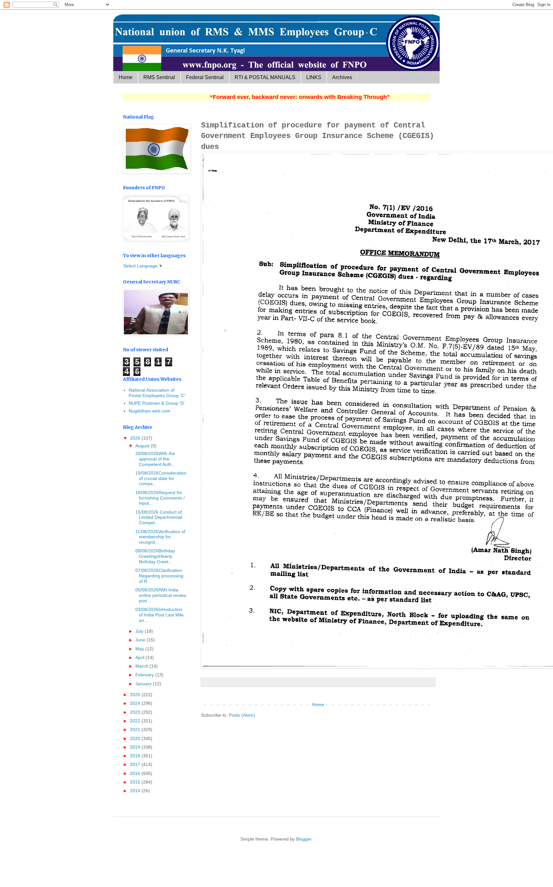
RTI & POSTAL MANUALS (265, 77)
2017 (135, 764)
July (140, 631)
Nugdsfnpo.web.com (149, 410)
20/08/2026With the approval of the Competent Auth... (154, 459)
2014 (135, 790)
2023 (135, 712)
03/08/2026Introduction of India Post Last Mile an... (159, 615)
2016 (135, 773)
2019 (135, 747)
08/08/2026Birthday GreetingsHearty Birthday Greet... (154, 556)
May (140, 648)
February (145, 674)
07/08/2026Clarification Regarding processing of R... (158, 576)
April (140, 657)
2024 (135, 703)
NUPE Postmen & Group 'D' (157, 403)
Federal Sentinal (205, 77)
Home (125, 77)
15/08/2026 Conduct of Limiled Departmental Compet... (158, 517)
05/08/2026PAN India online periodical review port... (160, 595)
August (143, 445)
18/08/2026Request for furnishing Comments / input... (159, 498)
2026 (135, 438)
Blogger (303, 839)
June (141, 639)
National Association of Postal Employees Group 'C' (157, 392)
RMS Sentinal (159, 77)
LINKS (313, 77)
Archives (342, 77)
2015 (135, 782)
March (142, 666)
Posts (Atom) (242, 715)
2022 (135, 720)
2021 (135, 729)
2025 (135, 694)
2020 (135, 738)
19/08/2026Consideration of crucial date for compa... (160, 478)
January (144, 683)
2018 (135, 755)
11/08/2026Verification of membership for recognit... (159, 537)
